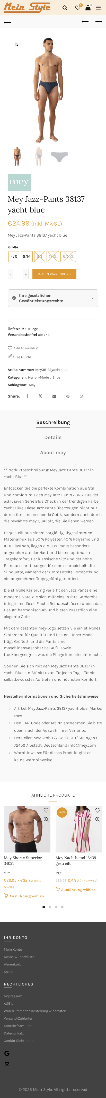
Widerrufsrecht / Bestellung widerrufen (35, 1011)
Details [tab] (53, 437)
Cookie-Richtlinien (18, 1041)
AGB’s (8, 1003)
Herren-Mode (38, 377)
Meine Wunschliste (19, 957)
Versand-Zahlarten (18, 1018)
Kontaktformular (17, 1026)
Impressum (13, 996)
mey (7, 873)
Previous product (85, 22)
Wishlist (81, 5)
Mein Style (42, 1089)
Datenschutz (14, 1033)
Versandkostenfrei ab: (25, 335)
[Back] (7, 22)
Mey (32, 385)
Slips (56, 377)
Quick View (45, 819)
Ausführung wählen (27, 896)
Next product (98, 22)
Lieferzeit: (16, 329)
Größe (13, 247)
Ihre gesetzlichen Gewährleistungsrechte (41, 298)
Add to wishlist (26, 348)
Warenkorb (12, 964)
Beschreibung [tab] (53, 422)
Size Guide (21, 357)
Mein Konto (13, 949)
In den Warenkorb (54, 274)
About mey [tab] (53, 452)
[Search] (64, 8)
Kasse (8, 972)
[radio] (14, 256)
